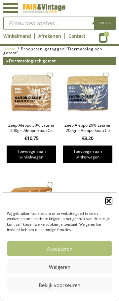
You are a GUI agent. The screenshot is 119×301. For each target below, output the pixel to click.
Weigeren (59, 267)
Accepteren (59, 248)
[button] (108, 201)
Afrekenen (49, 36)
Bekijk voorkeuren (59, 285)
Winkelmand (17, 36)
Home (9, 49)
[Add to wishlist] (50, 75)
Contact (76, 36)
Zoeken (105, 23)
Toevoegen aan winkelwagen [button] (31, 154)
